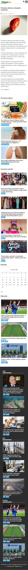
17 (2, 282)
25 (6, 284)
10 (2, 280)
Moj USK (12, 13)
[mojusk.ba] (6, 2)
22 (21, 282)
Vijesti (6, 320)
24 (2, 284)
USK (4, 394)
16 (25, 280)
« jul (2, 291)
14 (18, 280)
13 (14, 280)
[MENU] (26, 2)
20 (14, 282)
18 (6, 282)
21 (18, 282)
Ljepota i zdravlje (6, 92)
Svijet (3, 362)
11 (6, 280)
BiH (4, 458)
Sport (3, 320)
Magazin (3, 193)
